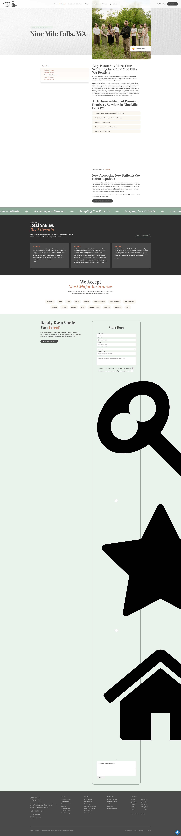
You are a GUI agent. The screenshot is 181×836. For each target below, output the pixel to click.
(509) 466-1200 (38, 811)
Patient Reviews (88, 810)
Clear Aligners (65, 806)
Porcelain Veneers (66, 804)
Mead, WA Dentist (48, 77)
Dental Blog (87, 813)
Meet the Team (88, 801)
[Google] (31, 822)
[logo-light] (36, 798)
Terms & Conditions (139, 830)
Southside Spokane (49, 72)
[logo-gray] (10, 4)
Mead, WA (107, 169)
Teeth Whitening (65, 813)
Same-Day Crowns (66, 799)
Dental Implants (65, 801)
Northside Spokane (49, 70)
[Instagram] (34, 822)
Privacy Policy (128, 830)
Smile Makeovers (65, 808)
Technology (87, 804)
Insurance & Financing (90, 806)
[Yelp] (37, 822)
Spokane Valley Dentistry (50, 75)
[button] (66, 4)
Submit (101, 777)
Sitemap (149, 830)
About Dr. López (88, 799)
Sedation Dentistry (66, 810)
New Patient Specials (89, 808)
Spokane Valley (111, 804)
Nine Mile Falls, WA (49, 79)
